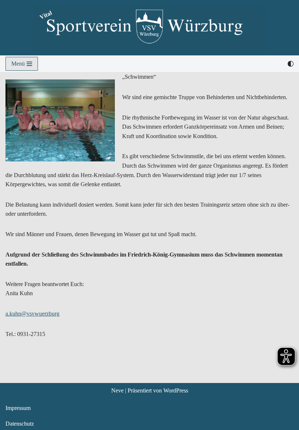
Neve (117, 390)
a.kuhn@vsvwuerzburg (32, 313)
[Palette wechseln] (291, 64)
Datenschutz (19, 424)
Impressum (18, 408)
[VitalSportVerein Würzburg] (149, 27)
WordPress (175, 390)
